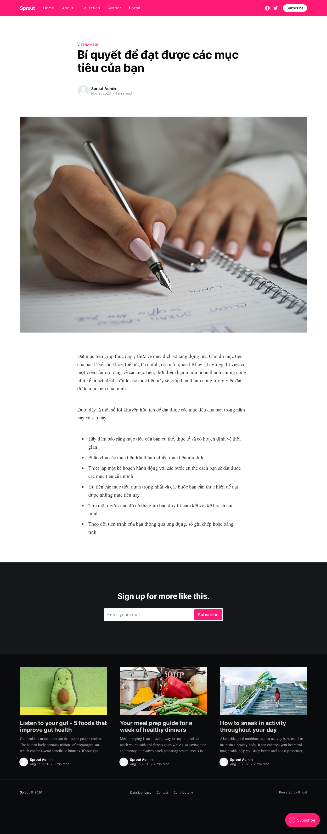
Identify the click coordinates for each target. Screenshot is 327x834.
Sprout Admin (103, 88)
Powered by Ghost (293, 792)
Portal (134, 8)
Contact (162, 792)
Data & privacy (140, 792)
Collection (90, 8)
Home (48, 8)
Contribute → (183, 792)
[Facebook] (267, 7)
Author (114, 8)
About (67, 8)
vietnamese (87, 45)
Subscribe (295, 8)
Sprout (27, 8)
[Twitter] (275, 7)
